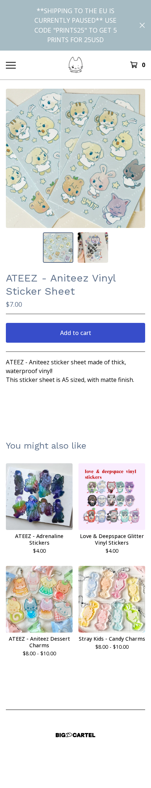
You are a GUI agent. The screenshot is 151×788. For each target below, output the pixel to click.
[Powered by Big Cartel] (75, 735)
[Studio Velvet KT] (75, 64)
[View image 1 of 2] (58, 247)
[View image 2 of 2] (93, 247)
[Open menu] (10, 65)
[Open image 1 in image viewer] (75, 158)
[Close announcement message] (142, 25)
